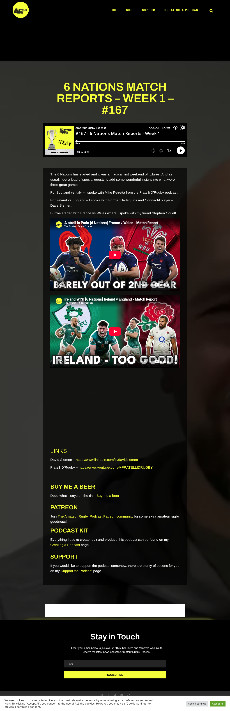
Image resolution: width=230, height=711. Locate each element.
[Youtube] (121, 695)
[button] (211, 10)
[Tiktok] (128, 695)
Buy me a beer (107, 496)
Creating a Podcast (182, 10)
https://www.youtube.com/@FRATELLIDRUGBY (116, 467)
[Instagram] (101, 695)
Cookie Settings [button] (197, 703)
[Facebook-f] (108, 695)
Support (149, 10)
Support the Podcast (76, 571)
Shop (130, 10)
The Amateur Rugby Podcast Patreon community (95, 516)
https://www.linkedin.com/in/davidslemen (107, 460)
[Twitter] (115, 695)
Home (114, 10)
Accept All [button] (217, 703)
